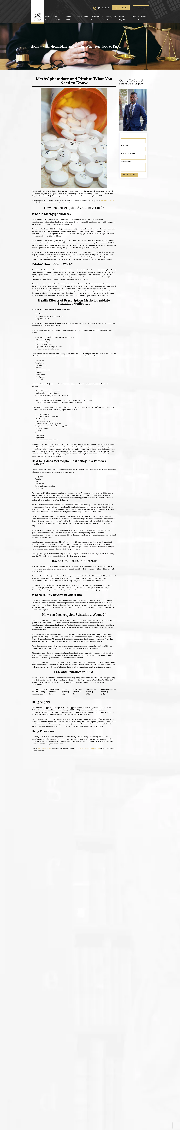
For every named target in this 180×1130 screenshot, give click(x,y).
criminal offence (107, 200)
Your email (125, 145)
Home (35, 46)
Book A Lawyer (141, 8)
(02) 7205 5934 (103, 8)
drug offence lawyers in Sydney (88, 748)
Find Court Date (121, 8)
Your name (125, 137)
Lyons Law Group (44, 748)
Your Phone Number (128, 153)
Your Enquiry (126, 162)
